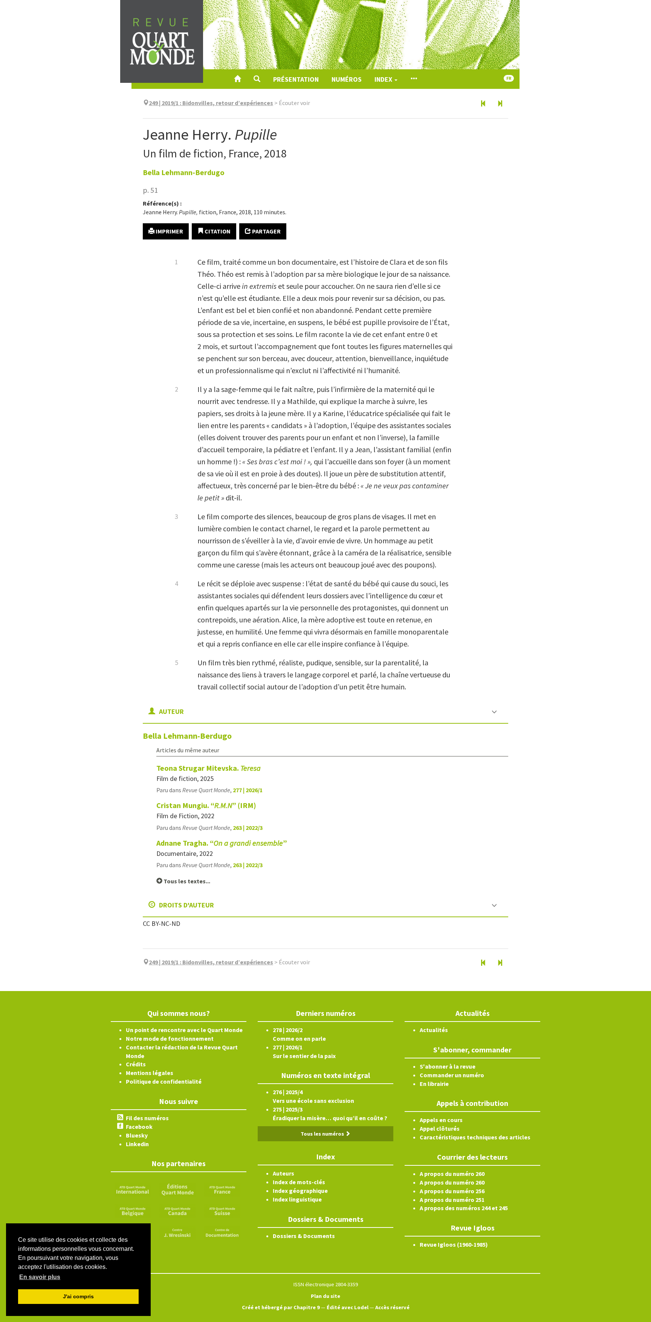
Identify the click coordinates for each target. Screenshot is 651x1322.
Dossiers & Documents (304, 1236)
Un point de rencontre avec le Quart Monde (184, 1030)
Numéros (347, 79)
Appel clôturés (440, 1128)
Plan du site (325, 1296)
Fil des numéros (147, 1118)
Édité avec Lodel (347, 1307)
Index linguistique (297, 1199)
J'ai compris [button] (78, 1296)
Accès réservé (392, 1307)
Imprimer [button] (168, 231)
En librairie (434, 1083)
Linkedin (137, 1144)
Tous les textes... (186, 881)
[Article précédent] (483, 103)
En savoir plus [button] (39, 1277)
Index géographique (300, 1190)
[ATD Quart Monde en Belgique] (133, 1210)
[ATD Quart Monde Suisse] (222, 1210)
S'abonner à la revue (447, 1066)
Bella (184, 172)
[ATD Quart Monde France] (222, 1189)
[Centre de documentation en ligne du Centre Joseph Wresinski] (222, 1231)
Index (384, 79)
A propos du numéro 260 (452, 1173)
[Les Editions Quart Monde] (177, 1189)
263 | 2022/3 (248, 827)
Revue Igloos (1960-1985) (454, 1244)
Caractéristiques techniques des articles (475, 1137)
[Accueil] (237, 79)
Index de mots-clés (299, 1182)
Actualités (434, 1030)
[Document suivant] (500, 103)
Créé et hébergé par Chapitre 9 (281, 1307)
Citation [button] (217, 231)
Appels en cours (441, 1120)
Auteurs (283, 1173)
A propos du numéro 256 (452, 1191)
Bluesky (137, 1135)
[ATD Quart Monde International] (133, 1189)
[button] (257, 79)
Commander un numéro (452, 1075)
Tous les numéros (323, 1133)
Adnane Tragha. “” (221, 843)
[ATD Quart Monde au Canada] (177, 1210)
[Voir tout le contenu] (414, 79)
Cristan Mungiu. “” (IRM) (206, 805)
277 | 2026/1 (248, 790)
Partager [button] (266, 231)
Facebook (139, 1126)
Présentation (296, 79)
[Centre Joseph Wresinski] (177, 1231)
